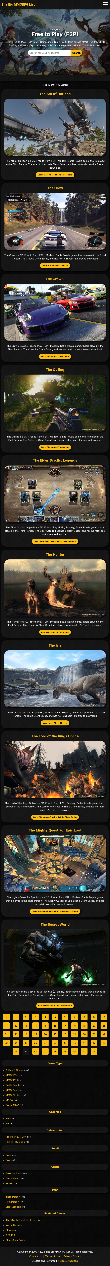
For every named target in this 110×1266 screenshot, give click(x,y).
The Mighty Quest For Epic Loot (23, 1220)
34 (16, 1042)
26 (45, 1034)
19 (84, 1025)
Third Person (13, 1196)
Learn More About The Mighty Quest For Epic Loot (55, 911)
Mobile (9, 1183)
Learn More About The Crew (55, 266)
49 (64, 1051)
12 (16, 1025)
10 (104, 1017)
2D (7, 1118)
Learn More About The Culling (55, 447)
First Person (12, 1201)
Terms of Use (52, 1256)
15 (45, 1025)
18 (74, 1025)
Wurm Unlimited (14, 1225)
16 (55, 1025)
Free (8, 1155)
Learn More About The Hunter (55, 632)
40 (74, 1042)
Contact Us (35, 1256)
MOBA (9, 1100)
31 (94, 1034)
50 (74, 1051)
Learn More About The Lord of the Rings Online (55, 817)
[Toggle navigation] (106, 4)
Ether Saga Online (15, 1240)
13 (26, 1025)
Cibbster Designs (69, 1260)
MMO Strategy (14, 1095)
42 (94, 1042)
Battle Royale (13, 1085)
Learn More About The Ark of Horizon (55, 175)
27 (55, 1034)
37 (45, 1042)
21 (104, 1025)
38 (55, 1042)
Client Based (12, 1178)
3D (7, 1123)
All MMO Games (14, 1070)
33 (6, 1042)
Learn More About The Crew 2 (55, 356)
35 (25, 1042)
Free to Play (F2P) (16, 1136)
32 (103, 1034)
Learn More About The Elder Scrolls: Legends (55, 541)
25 (35, 1034)
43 (103, 1042)
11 (6, 1025)
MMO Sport (12, 1090)
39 (64, 1042)
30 (84, 1034)
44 (16, 1051)
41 (84, 1042)
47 (45, 1051)
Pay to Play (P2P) (15, 1141)
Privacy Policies (72, 1256)
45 (25, 1051)
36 (35, 1042)
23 (16, 1034)
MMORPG (11, 1075)
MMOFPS (11, 1080)
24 (25, 1034)
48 (55, 1051)
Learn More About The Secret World (55, 1006)
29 (74, 1034)
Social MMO (12, 1105)
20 (94, 1025)
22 (6, 1034)
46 (35, 1051)
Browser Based (14, 1173)
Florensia (11, 1230)
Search (76, 52)
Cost (8, 1160)
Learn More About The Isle (55, 723)
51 (84, 1051)
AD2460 (10, 1235)
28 (64, 1034)
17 (65, 1025)
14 (35, 1025)
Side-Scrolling (13, 1206)
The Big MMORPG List (18, 4)
